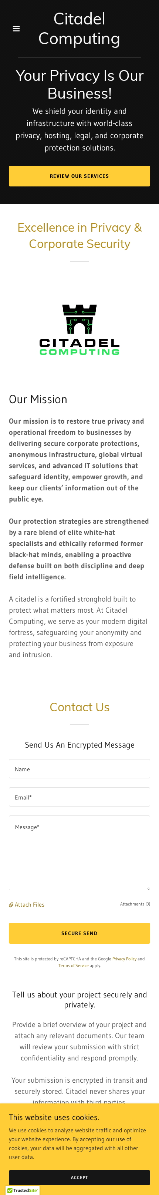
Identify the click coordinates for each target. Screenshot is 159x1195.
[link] (79, 42)
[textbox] (79, 768)
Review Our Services (79, 176)
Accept (79, 1177)
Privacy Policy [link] (124, 958)
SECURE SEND (79, 933)
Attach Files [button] (29, 904)
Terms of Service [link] (73, 965)
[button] (19, 28)
